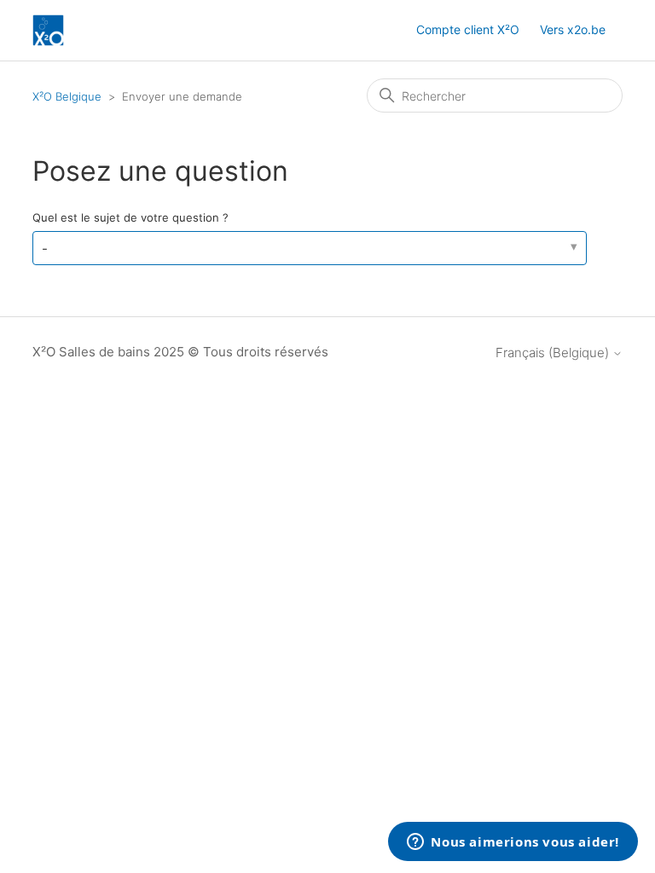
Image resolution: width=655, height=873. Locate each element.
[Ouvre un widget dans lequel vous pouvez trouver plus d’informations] (513, 843)
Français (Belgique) (554, 352)
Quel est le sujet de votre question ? (130, 217)
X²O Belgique (66, 96)
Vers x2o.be (573, 29)
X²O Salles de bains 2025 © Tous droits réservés (180, 352)
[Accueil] (48, 30)
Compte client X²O (467, 29)
